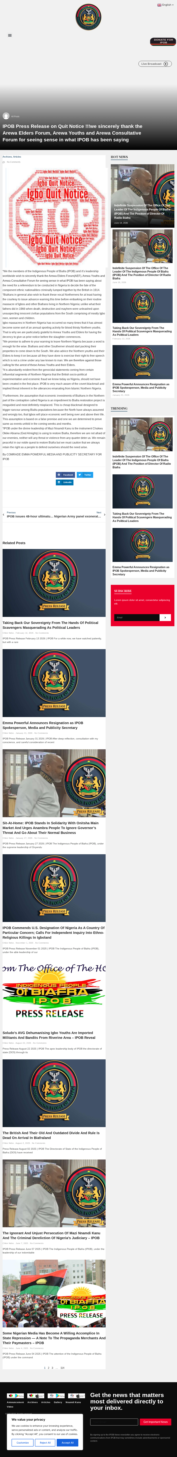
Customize (23, 1442)
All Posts (15, 116)
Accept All (67, 1442)
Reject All (45, 1442)
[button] (10, 35)
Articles (17, 156)
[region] (45, 1432)
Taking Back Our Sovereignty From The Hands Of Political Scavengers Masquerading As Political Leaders (142, 331)
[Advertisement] (70, 68)
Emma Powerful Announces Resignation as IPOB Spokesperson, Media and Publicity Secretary (141, 388)
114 (62, 1367)
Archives (7, 156)
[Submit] (165, 617)
